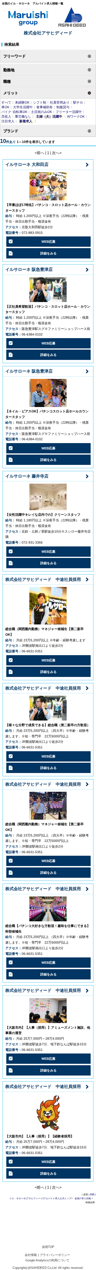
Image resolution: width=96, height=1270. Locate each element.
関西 (92, 1194)
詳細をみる (48, 253)
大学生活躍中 (23, 107)
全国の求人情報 (83, 1198)
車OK (5, 107)
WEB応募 (48, 241)
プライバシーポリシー (55, 1255)
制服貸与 (62, 107)
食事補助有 (44, 107)
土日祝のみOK (41, 112)
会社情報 (31, 1255)
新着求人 (25, 121)
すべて (6, 102)
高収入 (6, 116)
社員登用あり (59, 102)
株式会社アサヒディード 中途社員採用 (43, 579)
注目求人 (7, 121)
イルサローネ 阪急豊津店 (29, 269)
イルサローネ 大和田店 (26, 164)
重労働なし (23, 116)
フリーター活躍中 (69, 112)
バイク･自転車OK (14, 112)
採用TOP (48, 1247)
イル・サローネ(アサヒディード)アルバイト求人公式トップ (40, 1198)
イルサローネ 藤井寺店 (26, 476)
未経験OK (22, 102)
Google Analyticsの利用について (47, 1260)
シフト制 (39, 102)
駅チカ (78, 102)
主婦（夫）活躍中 (49, 116)
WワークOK (76, 116)
